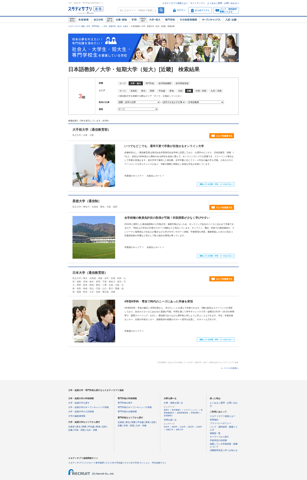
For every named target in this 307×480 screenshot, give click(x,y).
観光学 (191, 427)
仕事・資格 (121, 20)
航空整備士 (176, 410)
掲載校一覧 (215, 433)
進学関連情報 (182, 83)
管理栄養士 (195, 413)
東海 (171, 91)
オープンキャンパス (211, 20)
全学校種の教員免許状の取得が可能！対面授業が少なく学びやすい (167, 217)
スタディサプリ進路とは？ (222, 416)
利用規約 (214, 419)
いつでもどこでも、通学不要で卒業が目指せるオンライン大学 (164, 146)
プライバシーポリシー (220, 423)
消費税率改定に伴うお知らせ (224, 450)
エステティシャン (191, 410)
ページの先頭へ (231, 368)
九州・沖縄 (216, 91)
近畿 (70, 430)
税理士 (166, 410)
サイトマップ (196, 3)
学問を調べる (170, 420)
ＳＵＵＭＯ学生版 (114, 463)
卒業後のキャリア (132, 176)
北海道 (133, 91)
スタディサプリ (75, 463)
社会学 (182, 427)
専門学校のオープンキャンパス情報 (135, 407)
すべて (123, 83)
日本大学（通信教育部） (90, 272)
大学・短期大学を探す (79, 403)
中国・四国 (201, 91)
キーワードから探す (219, 437)
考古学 (166, 427)
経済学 (174, 427)
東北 (143, 91)
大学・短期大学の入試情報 (81, 411)
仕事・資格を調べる (173, 403)
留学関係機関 (164, 83)
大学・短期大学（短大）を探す (115, 26)
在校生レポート (154, 176)
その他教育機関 (188, 20)
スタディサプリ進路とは (174, 3)
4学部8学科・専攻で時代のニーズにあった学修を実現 (158, 301)
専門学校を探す (125, 403)
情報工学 (169, 430)
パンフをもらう (221, 135)
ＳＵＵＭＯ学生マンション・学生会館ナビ (144, 463)
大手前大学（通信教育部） (91, 129)
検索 (161, 10)
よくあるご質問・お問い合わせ (222, 3)
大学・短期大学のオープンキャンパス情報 (88, 407)
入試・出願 (231, 20)
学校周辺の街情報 (218, 440)
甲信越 (162, 91)
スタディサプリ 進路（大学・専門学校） (84, 26)
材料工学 (179, 430)
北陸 (180, 91)
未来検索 (83, 20)
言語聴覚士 (168, 416)
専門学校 (170, 20)
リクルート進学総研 (94, 463)
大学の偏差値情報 (76, 416)
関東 (152, 91)
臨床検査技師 (182, 413)
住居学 (199, 427)
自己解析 (98, 20)
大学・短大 (155, 20)
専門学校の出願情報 (127, 411)
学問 (134, 20)
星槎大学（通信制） (86, 201)
